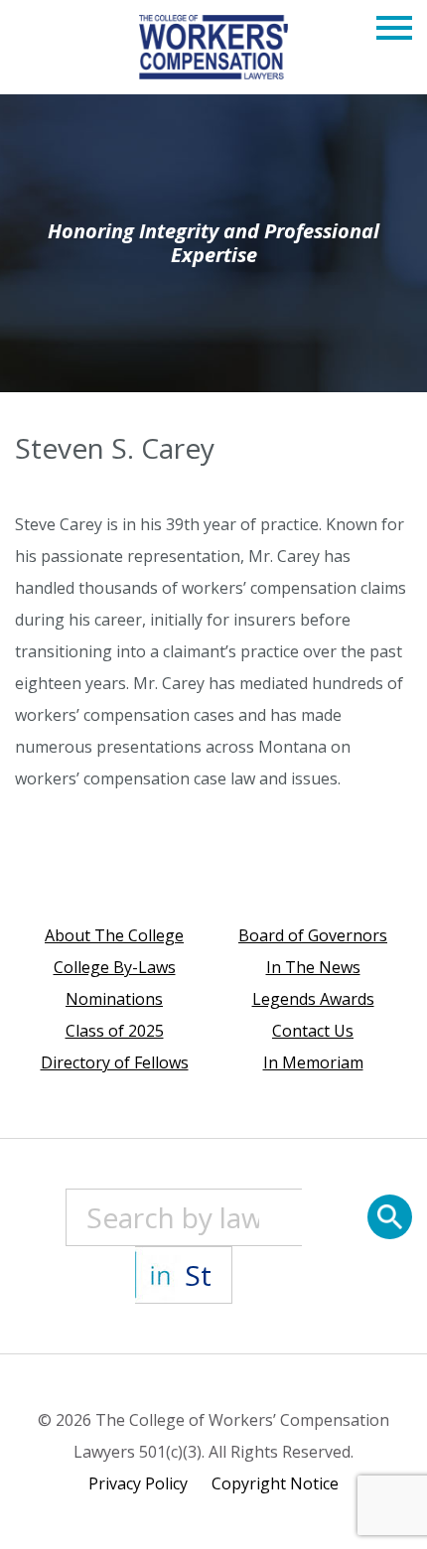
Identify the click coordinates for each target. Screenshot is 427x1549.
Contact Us (313, 1031)
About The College (114, 935)
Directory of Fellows (115, 1062)
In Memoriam (313, 1062)
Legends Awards (313, 999)
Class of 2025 (115, 1031)
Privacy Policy (138, 1483)
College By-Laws (115, 967)
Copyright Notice (275, 1483)
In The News (313, 967)
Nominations (114, 999)
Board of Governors (312, 935)
